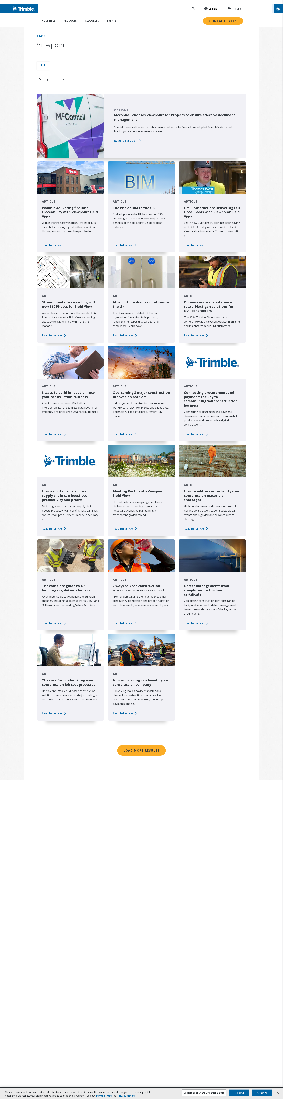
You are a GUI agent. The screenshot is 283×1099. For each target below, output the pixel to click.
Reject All (239, 1092)
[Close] (277, 1092)
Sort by (43, 79)
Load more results (141, 750)
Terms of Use (104, 1095)
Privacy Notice (126, 1095)
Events (111, 20)
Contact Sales (223, 21)
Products (70, 20)
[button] (208, 9)
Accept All (262, 1092)
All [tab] (43, 65)
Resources (92, 20)
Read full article (124, 140)
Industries (48, 20)
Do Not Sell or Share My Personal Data (204, 1092)
